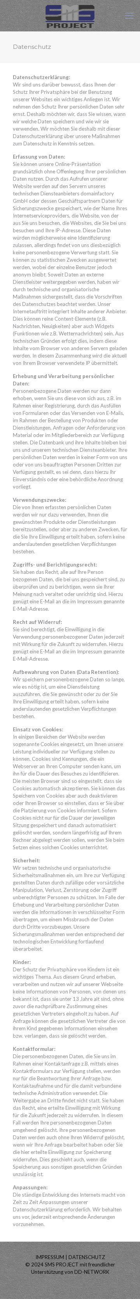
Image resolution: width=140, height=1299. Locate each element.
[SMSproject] (70, 15)
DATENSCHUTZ (86, 1257)
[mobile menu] (129, 15)
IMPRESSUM (49, 1257)
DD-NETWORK (91, 1272)
